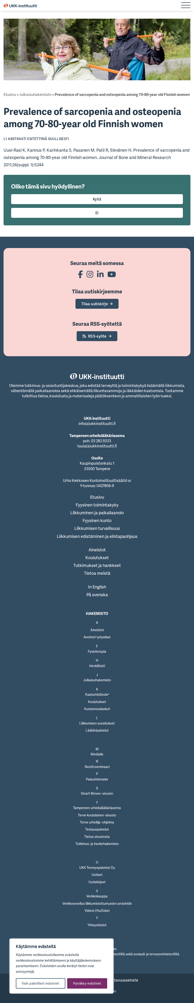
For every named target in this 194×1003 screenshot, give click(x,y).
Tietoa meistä (97, 573)
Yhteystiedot (97, 925)
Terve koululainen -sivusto (97, 815)
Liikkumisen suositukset (97, 723)
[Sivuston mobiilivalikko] (185, 5)
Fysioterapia (97, 651)
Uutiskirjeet (97, 882)
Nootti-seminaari (97, 766)
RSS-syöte (97, 336)
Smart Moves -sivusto (97, 793)
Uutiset (97, 874)
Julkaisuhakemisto (35, 94)
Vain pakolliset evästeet (40, 983)
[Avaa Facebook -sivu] (80, 274)
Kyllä (97, 199)
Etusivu (10, 94)
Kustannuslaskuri (97, 709)
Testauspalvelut (97, 829)
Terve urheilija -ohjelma (97, 822)
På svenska (97, 594)
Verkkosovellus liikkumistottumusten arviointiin (97, 903)
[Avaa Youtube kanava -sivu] (111, 274)
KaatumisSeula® (97, 694)
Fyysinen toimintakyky (97, 505)
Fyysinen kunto (97, 520)
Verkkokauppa (97, 896)
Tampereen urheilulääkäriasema (97, 808)
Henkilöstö (97, 666)
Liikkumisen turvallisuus (97, 528)
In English (97, 587)
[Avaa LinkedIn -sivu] (100, 274)
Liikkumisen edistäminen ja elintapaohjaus (97, 536)
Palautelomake (97, 779)
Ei (97, 212)
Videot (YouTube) (97, 910)
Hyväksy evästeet (87, 983)
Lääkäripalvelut (97, 730)
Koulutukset (97, 557)
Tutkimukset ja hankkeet (97, 565)
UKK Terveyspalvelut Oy (97, 867)
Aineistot (97, 550)
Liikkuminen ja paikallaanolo (97, 512)
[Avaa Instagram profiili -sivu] (90, 274)
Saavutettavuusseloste (118, 980)
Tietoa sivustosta (97, 836)
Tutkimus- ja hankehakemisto (97, 843)
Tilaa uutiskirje (94, 303)
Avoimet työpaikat (97, 637)
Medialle (97, 754)
